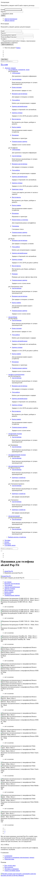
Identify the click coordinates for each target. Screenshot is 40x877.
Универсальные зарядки (19, 141)
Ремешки (15, 274)
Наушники (15, 135)
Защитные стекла (17, 189)
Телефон (3, 39)
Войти (18, 48)
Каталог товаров (10, 68)
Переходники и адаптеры (20, 219)
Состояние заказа (9, 545)
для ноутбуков (12, 317)
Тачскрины (15, 226)
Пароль (3, 11)
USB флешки (16, 73)
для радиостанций (14, 516)
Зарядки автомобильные (19, 106)
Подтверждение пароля (8, 35)
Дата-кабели (16, 100)
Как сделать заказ (10, 865)
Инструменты (16, 119)
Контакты (7, 543)
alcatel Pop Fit (8, 571)
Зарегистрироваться (10, 19)
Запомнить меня (8, 13)
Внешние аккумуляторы (19, 93)
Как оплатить (8, 867)
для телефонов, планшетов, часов (18, 69)
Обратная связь (9, 859)
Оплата (6, 542)
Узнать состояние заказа (12, 870)
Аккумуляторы (16, 79)
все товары (7, 582)
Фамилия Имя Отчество (8, 37)
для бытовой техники (15, 433)
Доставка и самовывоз (11, 869)
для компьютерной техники (17, 455)
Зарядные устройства (18, 477)
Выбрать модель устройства (17, 537)
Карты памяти (16, 127)
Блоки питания (16, 87)
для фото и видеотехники (16, 374)
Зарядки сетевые (17, 113)
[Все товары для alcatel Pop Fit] (6, 576)
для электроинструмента (16, 466)
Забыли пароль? (9, 20)
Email (2, 9)
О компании (8, 856)
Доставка (7, 540)
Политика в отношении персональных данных (19, 857)
